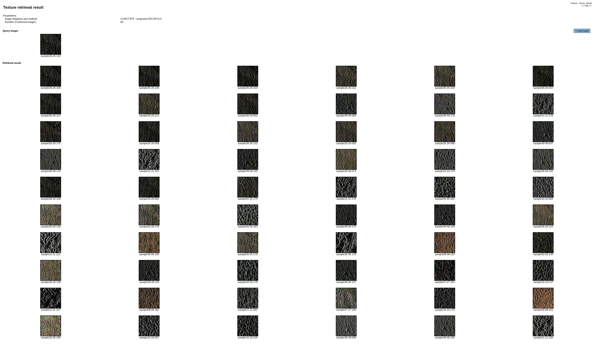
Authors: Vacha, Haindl (581, 3)
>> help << (587, 5)
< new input (582, 30)
